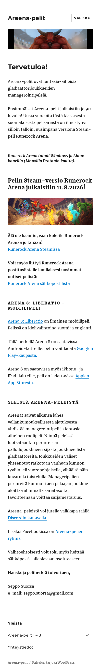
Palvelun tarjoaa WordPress (53, 663)
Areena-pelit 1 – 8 (24, 635)
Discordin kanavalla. (27, 517)
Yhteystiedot (20, 647)
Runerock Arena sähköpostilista (39, 283)
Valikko (82, 18)
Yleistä (15, 623)
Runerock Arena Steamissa (34, 249)
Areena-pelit (26, 18)
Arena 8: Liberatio (25, 321)
